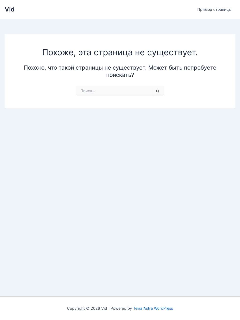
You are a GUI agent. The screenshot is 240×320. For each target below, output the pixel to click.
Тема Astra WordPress (153, 308)
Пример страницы (214, 9)
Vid (10, 9)
